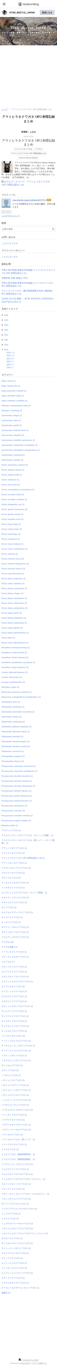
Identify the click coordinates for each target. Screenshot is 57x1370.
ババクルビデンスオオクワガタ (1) (17, 1110)
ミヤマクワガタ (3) (10, 1218)
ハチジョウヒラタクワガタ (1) (15, 1095)
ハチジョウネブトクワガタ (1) (15, 1085)
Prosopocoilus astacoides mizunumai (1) (18, 766)
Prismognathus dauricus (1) (12, 761)
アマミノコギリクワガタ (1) (14, 848)
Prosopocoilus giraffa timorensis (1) (16, 800)
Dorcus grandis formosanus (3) (14, 509)
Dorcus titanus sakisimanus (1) (14, 622)
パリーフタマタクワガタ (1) (14, 1144)
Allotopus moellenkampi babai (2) (16, 405)
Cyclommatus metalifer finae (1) (14, 430)
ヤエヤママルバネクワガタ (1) (15, 1253)
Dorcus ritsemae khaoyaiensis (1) (15, 563)
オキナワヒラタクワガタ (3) (14, 902)
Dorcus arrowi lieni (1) (10, 484)
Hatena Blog (25, 1363)
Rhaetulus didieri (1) (9, 825)
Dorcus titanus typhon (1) (12, 627)
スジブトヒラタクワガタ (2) (14, 971)
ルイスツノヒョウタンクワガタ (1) (17, 1273)
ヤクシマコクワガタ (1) (12, 1258)
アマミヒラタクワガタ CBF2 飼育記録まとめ (28, 142)
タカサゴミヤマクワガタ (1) (14, 1001)
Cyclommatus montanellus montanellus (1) (19, 445)
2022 (6, 335)
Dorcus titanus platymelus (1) (13, 618)
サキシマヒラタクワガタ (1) (14, 966)
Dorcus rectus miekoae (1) (12, 544)
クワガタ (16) (7, 942)
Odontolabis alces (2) (10, 702)
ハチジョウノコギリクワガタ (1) (16, 1090)
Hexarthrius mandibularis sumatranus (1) (18, 662)
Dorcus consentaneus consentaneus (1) (17, 489)
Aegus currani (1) (8, 380)
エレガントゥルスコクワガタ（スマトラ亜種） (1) (24, 892)
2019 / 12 (10, 352)
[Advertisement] (28, 77)
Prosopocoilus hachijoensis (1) (14, 805)
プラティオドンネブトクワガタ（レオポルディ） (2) (25, 1194)
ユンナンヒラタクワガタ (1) (14, 1263)
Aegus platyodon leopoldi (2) (13, 390)
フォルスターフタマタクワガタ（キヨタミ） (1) (23, 1179)
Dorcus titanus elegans (28, 158)
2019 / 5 (9, 364)
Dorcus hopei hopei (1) (11, 524)
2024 (6, 325)
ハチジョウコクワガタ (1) (13, 1080)
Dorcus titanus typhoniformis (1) (14, 632)
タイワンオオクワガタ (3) (13, 986)
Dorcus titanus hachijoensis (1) (14, 598)
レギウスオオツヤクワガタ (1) (15, 1282)
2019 (6, 349)
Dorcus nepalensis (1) (10, 539)
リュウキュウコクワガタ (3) (14, 1268)
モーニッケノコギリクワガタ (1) (16, 1248)
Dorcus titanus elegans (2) (12, 593)
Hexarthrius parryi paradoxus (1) (14, 667)
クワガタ (38, 149)
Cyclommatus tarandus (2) (12, 460)
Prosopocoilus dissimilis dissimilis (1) (17, 776)
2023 (6, 330)
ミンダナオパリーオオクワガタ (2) (17, 1223)
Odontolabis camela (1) (11, 716)
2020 (6, 344)
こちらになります (9, 243)
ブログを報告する (39, 1363)
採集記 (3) (5, 1292)
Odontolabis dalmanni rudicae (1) (15, 731)
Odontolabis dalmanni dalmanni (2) (16, 726)
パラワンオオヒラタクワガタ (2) (16, 1124)
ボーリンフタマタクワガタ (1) (15, 1203)
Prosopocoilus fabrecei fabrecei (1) (16, 791)
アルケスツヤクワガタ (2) (13, 872)
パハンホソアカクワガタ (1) (14, 1114)
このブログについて (10, 216)
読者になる (47, 12)
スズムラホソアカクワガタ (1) (15, 976)
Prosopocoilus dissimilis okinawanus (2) (18, 786)
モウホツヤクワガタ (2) (12, 1238)
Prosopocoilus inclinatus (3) (13, 810)
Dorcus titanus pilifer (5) (11, 613)
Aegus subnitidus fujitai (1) (12, 395)
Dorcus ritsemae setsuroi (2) (13, 568)
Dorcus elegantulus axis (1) (12, 504)
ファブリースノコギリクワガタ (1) (17, 1164)
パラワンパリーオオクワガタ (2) (16, 1129)
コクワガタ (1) (7, 961)
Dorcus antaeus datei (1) (11, 474)
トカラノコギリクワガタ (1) (14, 1055)
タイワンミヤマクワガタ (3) (14, 991)
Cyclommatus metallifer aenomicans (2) (18, 440)
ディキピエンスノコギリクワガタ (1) (18, 1045)
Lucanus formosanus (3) (11, 677)
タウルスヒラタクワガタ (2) (14, 996)
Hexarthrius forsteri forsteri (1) (14, 652)
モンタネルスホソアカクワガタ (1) (17, 1243)
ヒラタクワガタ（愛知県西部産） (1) (18, 1154)
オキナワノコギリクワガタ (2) (15, 897)
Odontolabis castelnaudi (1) (13, 721)
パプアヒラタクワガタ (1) (13, 1119)
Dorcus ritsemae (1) (9, 553)
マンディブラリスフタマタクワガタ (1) (19, 1208)
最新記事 (6, 263)
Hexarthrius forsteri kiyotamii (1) (14, 657)
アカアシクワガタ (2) (11, 830)
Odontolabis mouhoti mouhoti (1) (15, 746)
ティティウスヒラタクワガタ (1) (16, 1040)
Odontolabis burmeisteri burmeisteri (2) (18, 711)
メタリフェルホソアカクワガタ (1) (17, 1228)
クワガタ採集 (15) (9, 947)
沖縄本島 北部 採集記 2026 (14, 278)
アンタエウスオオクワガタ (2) (15, 882)
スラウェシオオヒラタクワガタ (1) (17, 981)
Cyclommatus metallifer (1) (12, 435)
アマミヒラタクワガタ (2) (13, 853)
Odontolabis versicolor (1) (12, 751)
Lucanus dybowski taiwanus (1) (14, 672)
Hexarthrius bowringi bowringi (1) (15, 647)
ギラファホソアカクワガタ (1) (15, 932)
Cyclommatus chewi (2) (11, 420)
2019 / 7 (9, 361)
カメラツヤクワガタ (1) (12, 917)
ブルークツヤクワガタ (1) (13, 1189)
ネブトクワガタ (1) (10, 1070)
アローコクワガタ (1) (11, 877)
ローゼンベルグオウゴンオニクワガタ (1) (20, 1287)
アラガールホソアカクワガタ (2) (16, 868)
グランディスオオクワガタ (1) (15, 956)
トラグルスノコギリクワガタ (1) (16, 1060)
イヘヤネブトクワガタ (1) (13, 887)
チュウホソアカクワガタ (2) (14, 1021)
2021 (6, 340)
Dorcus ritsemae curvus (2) (12, 558)
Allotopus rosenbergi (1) (11, 410)
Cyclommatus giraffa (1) (11, 425)
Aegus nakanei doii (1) (10, 385)
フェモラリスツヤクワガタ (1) (15, 1169)
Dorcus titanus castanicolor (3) (14, 588)
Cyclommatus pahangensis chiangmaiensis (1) (20, 450)
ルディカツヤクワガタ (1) (13, 1278)
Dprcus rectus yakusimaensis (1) (14, 642)
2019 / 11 (10, 355)
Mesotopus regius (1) (10, 687)
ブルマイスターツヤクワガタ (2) (16, 1184)
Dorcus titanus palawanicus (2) (14, 608)
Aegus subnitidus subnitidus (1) (14, 400)
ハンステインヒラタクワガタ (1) (16, 1100)
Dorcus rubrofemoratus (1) (12, 573)
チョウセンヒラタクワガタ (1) (15, 1026)
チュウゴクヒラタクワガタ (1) (15, 1016)
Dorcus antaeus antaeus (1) (12, 469)
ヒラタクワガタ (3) (10, 1149)
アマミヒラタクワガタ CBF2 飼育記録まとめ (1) (23, 858)
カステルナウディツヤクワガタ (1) (17, 912)
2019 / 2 (9, 367)
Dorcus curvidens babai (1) (12, 494)
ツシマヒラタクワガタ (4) (13, 1036)
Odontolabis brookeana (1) (12, 706)
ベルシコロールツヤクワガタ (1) (16, 1198)
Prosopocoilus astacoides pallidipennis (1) (19, 771)
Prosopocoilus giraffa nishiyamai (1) (16, 795)
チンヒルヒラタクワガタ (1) (14, 1031)
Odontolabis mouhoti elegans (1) (15, 741)
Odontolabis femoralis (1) (12, 736)
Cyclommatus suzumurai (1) (13, 455)
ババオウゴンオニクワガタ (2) (15, 1105)
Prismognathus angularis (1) (13, 756)
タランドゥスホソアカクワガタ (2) (17, 1006)
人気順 (33, 132)
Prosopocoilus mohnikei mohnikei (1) (17, 815)
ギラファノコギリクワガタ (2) (15, 927)
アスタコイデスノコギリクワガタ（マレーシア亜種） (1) (27, 835)
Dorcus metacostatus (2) (11, 529)
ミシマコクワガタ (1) (11, 1213)
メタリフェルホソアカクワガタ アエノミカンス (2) (24, 1233)
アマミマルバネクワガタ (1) (14, 863)
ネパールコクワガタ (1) (12, 1065)
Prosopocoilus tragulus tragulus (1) (16, 820)
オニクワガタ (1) (9, 907)
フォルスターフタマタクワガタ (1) (17, 1174)
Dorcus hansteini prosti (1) (12, 519)
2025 (6, 320)
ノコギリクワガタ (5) (11, 1075)
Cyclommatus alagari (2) (11, 415)
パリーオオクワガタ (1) (12, 1134)
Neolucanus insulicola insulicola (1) (16, 692)
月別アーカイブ (9, 308)
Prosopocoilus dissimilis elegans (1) (16, 781)
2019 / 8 (9, 358)
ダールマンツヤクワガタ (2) (14, 1011)
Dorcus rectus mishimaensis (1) (14, 549)
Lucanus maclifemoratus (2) (13, 682)
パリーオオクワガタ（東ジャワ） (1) (18, 1139)
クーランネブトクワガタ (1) (14, 952)
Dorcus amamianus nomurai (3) (14, 464)
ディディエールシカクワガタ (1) (16, 1050)
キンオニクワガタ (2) (11, 922)
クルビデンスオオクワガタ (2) (15, 937)
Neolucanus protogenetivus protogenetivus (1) (21, 697)
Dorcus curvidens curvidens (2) (14, 499)
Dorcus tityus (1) (8, 637)
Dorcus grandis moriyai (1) (12, 514)
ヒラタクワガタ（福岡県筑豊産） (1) (18, 1159)
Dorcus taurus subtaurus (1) (13, 583)
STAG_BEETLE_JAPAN (22, 12)
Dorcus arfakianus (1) (10, 479)
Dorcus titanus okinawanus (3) (14, 603)
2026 (6, 315)
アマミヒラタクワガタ (23, 149)
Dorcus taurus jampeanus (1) (13, 578)
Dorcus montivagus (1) (10, 534)
